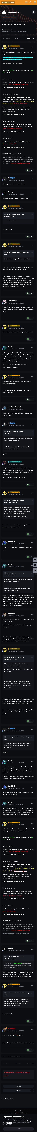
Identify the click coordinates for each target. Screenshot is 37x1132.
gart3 (13, 276)
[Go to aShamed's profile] (5, 615)
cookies (15, 1119)
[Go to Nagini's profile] (5, 179)
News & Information (21, 31)
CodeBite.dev (22, 1113)
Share (19, 1086)
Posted (16, 48)
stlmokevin (8, 30)
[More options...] (32, 47)
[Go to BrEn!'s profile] (5, 348)
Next (29, 38)
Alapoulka (19, 276)
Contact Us (18, 1111)
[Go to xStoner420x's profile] (5, 463)
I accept (19, 1129)
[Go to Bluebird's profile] (5, 543)
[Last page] (33, 38)
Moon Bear (7, 276)
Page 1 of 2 (18, 38)
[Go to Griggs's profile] (5, 1030)
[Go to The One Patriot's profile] (5, 408)
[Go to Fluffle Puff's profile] (5, 302)
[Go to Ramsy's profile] (5, 193)
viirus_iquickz (11, 1056)
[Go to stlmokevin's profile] (5, 47)
